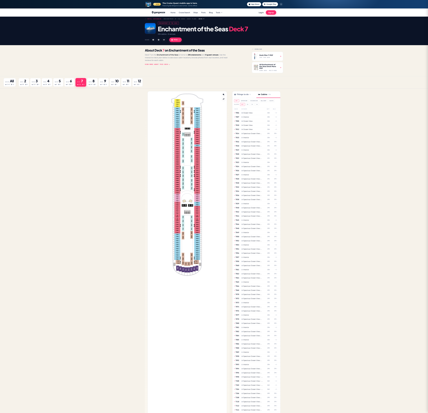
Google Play (271, 4)
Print (176, 40)
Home (173, 12)
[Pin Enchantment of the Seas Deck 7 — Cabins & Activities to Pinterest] (158, 40)
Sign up (271, 12)
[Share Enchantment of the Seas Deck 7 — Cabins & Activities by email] (164, 40)
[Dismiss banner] (281, 4)
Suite (272, 100)
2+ (247, 104)
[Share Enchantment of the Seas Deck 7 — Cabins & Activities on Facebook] (153, 40)
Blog (211, 12)
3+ (252, 104)
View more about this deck (156, 64)
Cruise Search (184, 12)
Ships (195, 12)
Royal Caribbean (154, 19)
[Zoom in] (223, 94)
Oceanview (254, 100)
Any (236, 100)
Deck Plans (191, 19)
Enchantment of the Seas (174, 19)
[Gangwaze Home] (159, 12)
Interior (244, 100)
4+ (257, 104)
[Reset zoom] (223, 99)
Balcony (263, 100)
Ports (203, 12)
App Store (255, 4)
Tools (218, 12)
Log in (261, 12)
